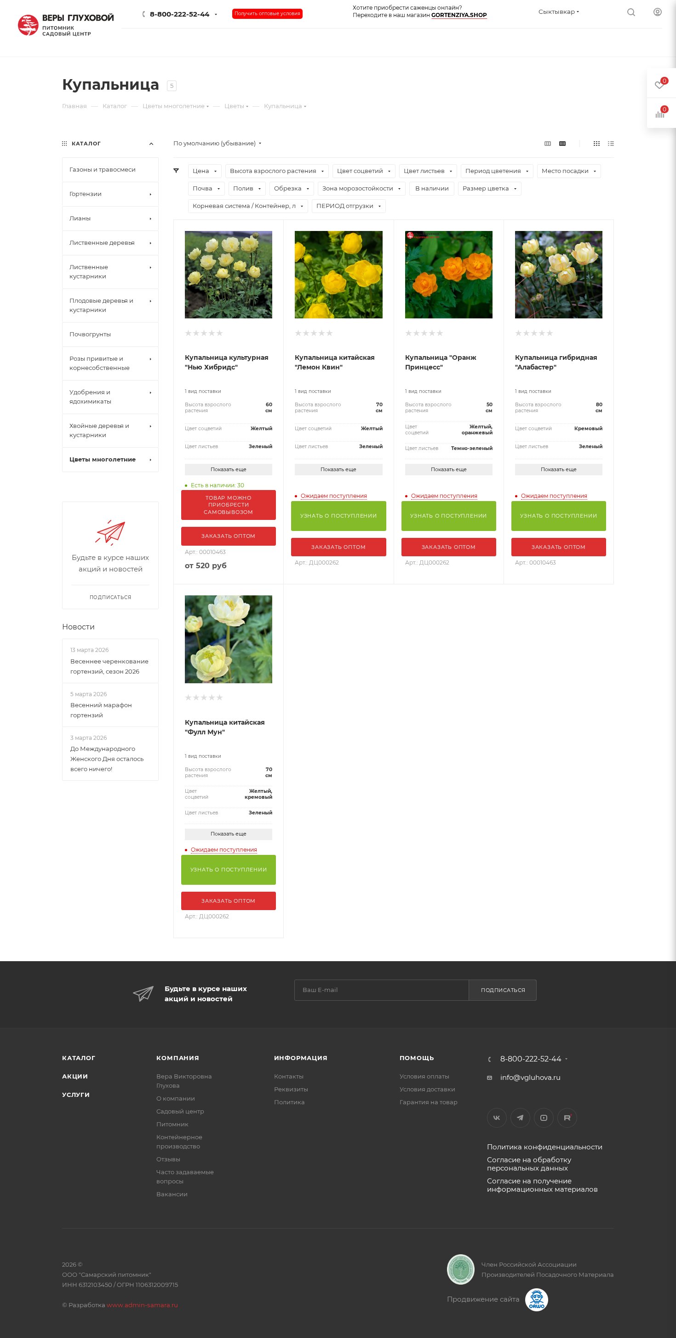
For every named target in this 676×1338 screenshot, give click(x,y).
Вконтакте (497, 1118)
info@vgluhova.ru (530, 1077)
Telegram (520, 1118)
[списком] (611, 143)
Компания (177, 1057)
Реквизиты (291, 1089)
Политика (289, 1102)
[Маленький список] (547, 143)
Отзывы (168, 1159)
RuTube (567, 1118)
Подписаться (503, 990)
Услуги (76, 1094)
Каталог (79, 1057)
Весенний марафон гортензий (101, 710)
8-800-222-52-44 (179, 14)
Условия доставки (427, 1089)
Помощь (417, 1057)
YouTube (544, 1118)
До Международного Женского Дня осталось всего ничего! (106, 759)
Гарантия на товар (429, 1102)
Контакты (289, 1076)
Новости (78, 627)
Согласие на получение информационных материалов (542, 1185)
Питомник (172, 1124)
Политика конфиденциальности (544, 1146)
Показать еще (228, 469)
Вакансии (172, 1194)
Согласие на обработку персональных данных (529, 1163)
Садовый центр (180, 1111)
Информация (301, 1057)
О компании (175, 1098)
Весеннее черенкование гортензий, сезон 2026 (109, 666)
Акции (75, 1076)
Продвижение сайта (484, 1299)
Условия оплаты (424, 1076)
